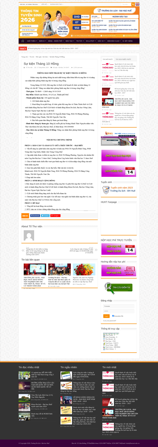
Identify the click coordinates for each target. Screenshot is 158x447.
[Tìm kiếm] (133, 4)
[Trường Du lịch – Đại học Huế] (79, 22)
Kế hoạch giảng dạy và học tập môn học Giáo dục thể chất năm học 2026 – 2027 (53, 48)
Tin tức (32, 57)
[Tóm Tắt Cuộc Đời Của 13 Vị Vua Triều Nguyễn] (24, 398)
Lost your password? (109, 321)
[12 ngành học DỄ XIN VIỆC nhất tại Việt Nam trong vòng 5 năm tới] (24, 375)
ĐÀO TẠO (69, 41)
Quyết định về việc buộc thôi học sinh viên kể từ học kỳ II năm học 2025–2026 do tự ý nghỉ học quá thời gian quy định (119, 389)
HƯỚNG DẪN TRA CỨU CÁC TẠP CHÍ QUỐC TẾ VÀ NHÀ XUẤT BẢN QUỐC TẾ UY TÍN (42, 386)
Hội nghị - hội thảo (42, 57)
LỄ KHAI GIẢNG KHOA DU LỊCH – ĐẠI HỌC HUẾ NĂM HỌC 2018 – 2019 (84, 399)
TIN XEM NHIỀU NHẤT (123, 59)
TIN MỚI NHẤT (108, 59)
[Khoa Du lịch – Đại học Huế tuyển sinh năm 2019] (24, 407)
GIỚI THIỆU (31, 41)
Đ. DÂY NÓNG (128, 41)
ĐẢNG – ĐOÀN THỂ (55, 41)
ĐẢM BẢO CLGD (113, 41)
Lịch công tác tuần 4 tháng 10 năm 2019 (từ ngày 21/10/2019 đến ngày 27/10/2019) (81, 250)
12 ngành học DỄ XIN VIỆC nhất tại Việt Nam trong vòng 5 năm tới (42, 374)
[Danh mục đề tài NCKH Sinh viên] (24, 417)
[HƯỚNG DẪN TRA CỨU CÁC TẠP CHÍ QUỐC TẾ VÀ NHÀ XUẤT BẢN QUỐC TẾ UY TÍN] (24, 386)
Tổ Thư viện (29, 67)
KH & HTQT (90, 41)
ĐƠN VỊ (42, 41)
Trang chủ (24, 57)
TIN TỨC (79, 41)
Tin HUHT (66, 67)
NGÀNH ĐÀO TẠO (56, 4)
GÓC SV (101, 41)
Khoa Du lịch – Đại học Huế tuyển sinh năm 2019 (41, 405)
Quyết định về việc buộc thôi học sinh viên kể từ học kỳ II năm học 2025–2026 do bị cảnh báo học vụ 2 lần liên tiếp (126, 375)
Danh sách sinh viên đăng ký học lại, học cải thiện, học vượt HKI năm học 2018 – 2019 (84, 409)
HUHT (23, 40)
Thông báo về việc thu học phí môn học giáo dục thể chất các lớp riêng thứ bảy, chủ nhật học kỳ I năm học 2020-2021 (84, 421)
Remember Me (118, 316)
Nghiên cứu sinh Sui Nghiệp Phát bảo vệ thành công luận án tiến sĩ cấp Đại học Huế (83, 280)
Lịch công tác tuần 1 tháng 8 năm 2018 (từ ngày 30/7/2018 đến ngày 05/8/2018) (84, 374)
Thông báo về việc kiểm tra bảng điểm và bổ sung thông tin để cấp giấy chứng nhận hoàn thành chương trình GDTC (37, 251)
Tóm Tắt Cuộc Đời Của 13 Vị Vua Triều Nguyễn (42, 396)
